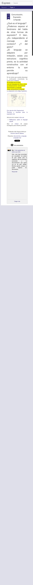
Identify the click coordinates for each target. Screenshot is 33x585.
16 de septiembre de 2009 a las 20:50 (18, 151)
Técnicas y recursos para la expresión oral (17, 113)
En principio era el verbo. (14, 82)
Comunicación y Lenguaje (14, 87)
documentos (17, 136)
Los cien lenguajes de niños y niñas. (17, 84)
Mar (13, 150)
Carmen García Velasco (17, 133)
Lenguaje (23, 136)
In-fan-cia (21, 117)
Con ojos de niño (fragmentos (15, 110)
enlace (16, 124)
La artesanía (10, 86)
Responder (14, 171)
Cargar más (17, 201)
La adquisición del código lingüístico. (17, 91)
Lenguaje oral (17, 138)
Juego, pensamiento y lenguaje (15, 89)
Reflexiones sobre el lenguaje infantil (18, 120)
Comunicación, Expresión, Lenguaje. (17, 17)
